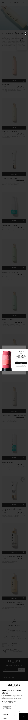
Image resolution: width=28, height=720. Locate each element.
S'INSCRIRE (21, 363)
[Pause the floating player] (26, 35)
